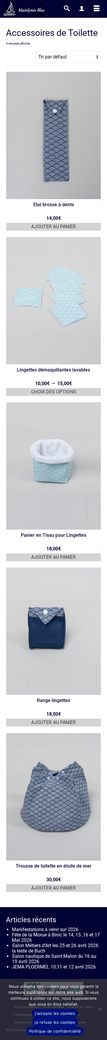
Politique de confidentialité (55, 1031)
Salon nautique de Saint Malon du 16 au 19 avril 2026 (54, 958)
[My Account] (81, 9)
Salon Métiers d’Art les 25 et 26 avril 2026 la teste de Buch (55, 948)
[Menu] (96, 9)
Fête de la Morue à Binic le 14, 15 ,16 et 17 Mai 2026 (56, 937)
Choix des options (53, 392)
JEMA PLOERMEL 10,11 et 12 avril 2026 (54, 967)
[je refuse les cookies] (100, 1009)
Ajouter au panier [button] (53, 226)
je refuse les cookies (55, 1022)
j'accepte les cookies (55, 1013)
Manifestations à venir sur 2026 (45, 929)
